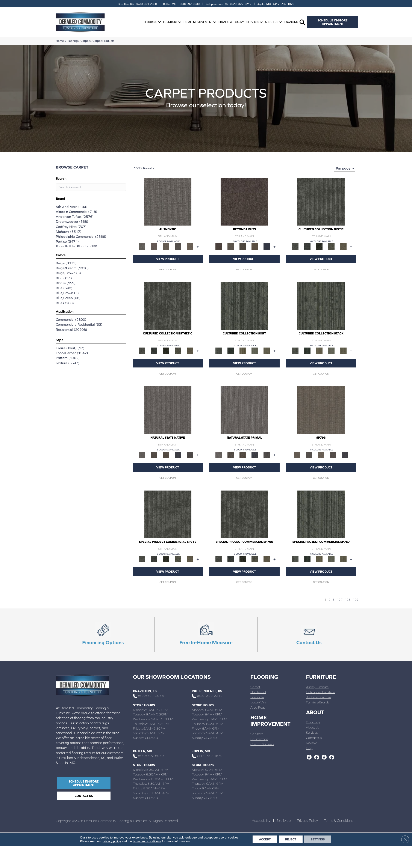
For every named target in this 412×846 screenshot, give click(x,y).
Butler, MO (142, 751)
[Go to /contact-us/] (309, 634)
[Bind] (244, 305)
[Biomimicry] (321, 201)
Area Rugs (257, 707)
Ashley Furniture (317, 687)
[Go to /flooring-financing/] (103, 634)
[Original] (190, 454)
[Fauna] (254, 246)
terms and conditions (147, 841)
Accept (265, 839)
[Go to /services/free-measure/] (206, 634)
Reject (290, 839)
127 (339, 599)
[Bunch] (230, 350)
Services (253, 22)
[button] (159, 22)
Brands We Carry (231, 22)
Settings (318, 839)
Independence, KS (207, 691)
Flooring (150, 22)
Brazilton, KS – (137, 4)
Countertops (259, 739)
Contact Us (314, 737)
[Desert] (230, 246)
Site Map (284, 820)
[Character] (307, 246)
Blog (309, 748)
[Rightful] (333, 454)
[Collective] (319, 246)
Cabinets (256, 734)
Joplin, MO (201, 751)
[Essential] (153, 454)
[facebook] (309, 757)
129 (355, 599)
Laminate (257, 697)
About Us (271, 22)
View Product (167, 259)
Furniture (170, 22)
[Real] (190, 246)
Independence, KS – (228, 4)
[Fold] (242, 350)
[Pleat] (254, 350)
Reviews (311, 743)
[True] (345, 454)
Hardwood (258, 692)
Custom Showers (262, 744)
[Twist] (266, 350)
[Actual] (167, 201)
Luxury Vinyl (258, 702)
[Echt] (153, 246)
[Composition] (331, 246)
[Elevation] (242, 246)
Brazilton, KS (145, 691)
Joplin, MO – (276, 4)
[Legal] (178, 246)
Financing (291, 22)
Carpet (85, 40)
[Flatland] (266, 246)
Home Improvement (198, 22)
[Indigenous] (166, 454)
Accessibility (261, 820)
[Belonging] (167, 409)
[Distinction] (343, 246)
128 (347, 599)
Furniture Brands (317, 702)
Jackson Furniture (318, 697)
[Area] (244, 201)
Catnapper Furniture (320, 692)
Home (60, 40)
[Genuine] (166, 246)
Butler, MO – (181, 4)
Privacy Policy (307, 820)
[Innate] (178, 454)
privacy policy (112, 841)
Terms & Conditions (338, 820)
